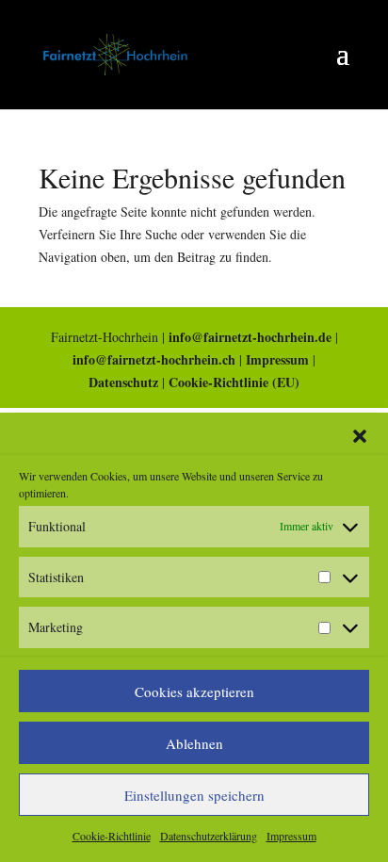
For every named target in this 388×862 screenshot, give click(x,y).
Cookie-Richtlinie (112, 835)
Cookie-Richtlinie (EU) (234, 382)
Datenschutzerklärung (208, 835)
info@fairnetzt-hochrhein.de (250, 337)
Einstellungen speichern (194, 795)
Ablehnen (194, 743)
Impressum (291, 835)
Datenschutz (123, 382)
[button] (359, 436)
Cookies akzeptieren (194, 691)
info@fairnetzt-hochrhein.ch (154, 359)
